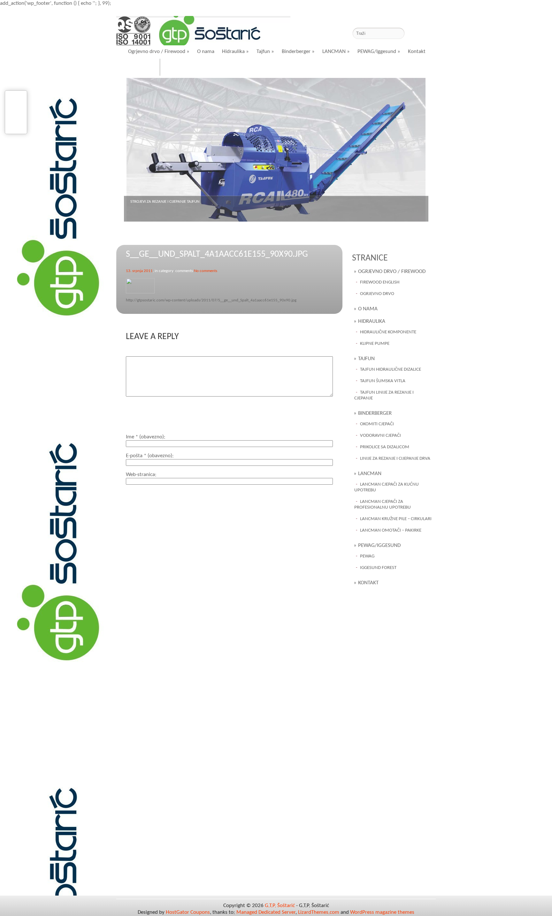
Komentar (137, 353)
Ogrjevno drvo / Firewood (158, 51)
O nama (205, 51)
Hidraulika (235, 51)
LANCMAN (336, 51)
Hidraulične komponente (388, 332)
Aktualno (179, 68)
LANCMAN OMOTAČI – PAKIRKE (390, 530)
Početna (142, 68)
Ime (145, 437)
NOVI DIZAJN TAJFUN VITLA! (153, 202)
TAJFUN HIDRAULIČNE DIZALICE (390, 369)
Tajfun (265, 51)
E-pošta (149, 455)
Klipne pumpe (374, 343)
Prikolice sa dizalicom (384, 447)
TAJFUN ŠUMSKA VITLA (382, 381)
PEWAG (367, 556)
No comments (205, 271)
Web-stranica (140, 474)
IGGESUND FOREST (378, 567)
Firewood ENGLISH (379, 282)
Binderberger (298, 51)
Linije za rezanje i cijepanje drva (395, 458)
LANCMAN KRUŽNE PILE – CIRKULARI (396, 519)
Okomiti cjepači (377, 424)
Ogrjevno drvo (377, 293)
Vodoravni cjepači (380, 435)
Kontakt (416, 51)
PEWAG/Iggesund (378, 51)
